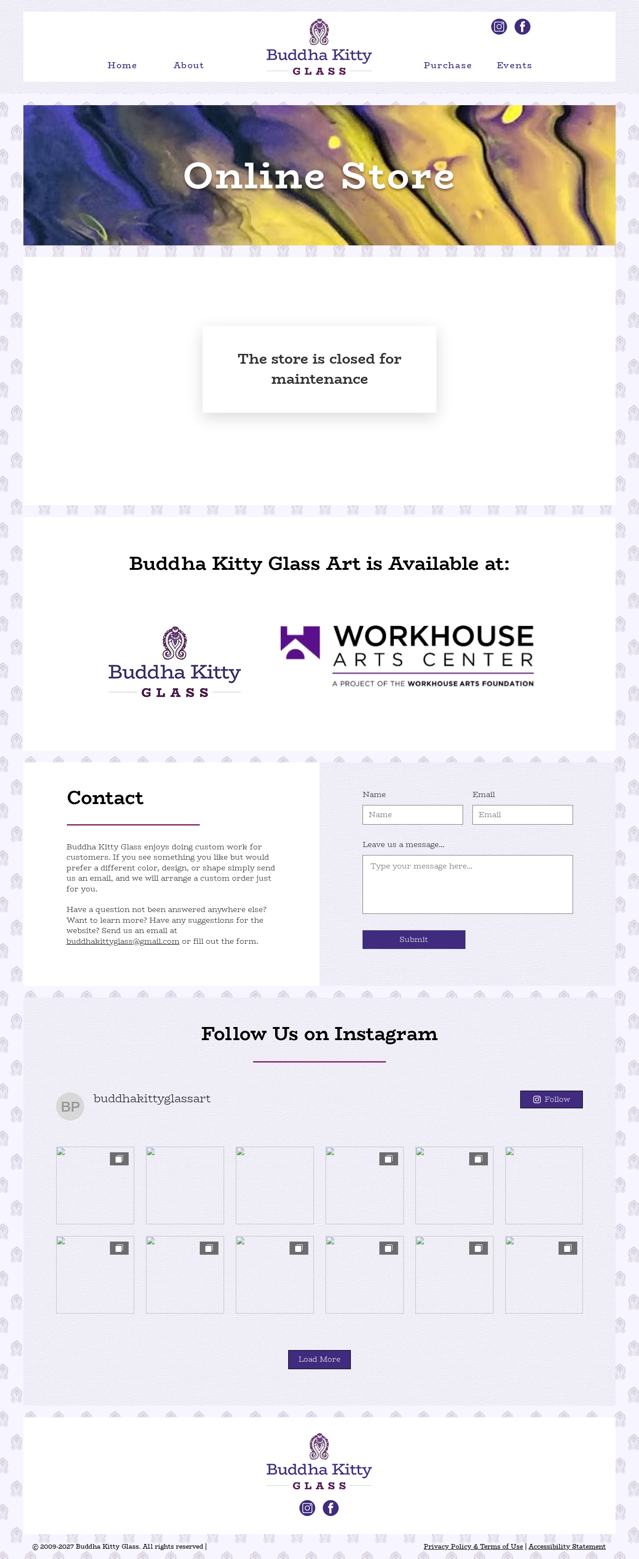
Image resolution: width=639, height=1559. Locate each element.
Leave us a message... (403, 844)
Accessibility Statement (567, 1546)
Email (483, 794)
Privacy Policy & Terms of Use (473, 1546)
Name (374, 794)
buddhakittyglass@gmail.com (123, 941)
